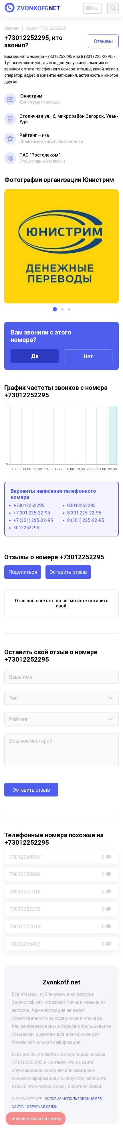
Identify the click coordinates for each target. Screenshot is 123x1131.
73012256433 (57, 944)
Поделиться (22, 572)
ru (96, 8)
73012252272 (57, 909)
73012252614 (57, 926)
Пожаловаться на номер (35, 1118)
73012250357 (57, 857)
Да (34, 356)
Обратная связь (42, 1106)
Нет (88, 356)
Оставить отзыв (68, 572)
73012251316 (57, 892)
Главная (11, 28)
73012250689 (57, 874)
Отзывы (103, 41)
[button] (55, 309)
